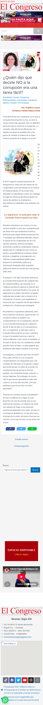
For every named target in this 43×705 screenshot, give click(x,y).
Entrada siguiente (21, 446)
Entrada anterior (21, 439)
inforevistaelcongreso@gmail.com (17, 637)
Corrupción (32, 100)
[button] (21, 25)
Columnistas (22, 100)
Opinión (6, 103)
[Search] (38, 31)
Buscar (6, 465)
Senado (13, 103)
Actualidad (7, 97)
